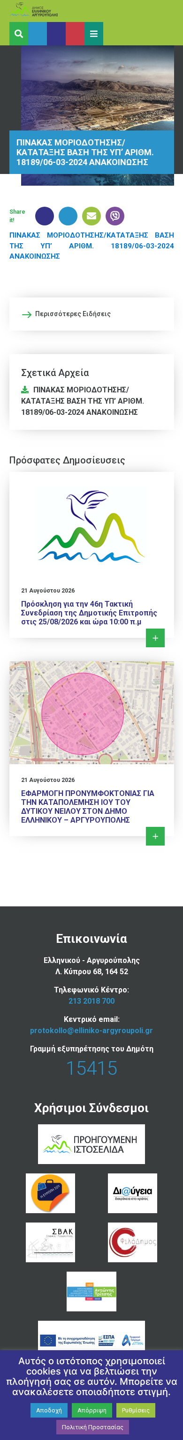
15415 (91, 1068)
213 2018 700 (91, 1001)
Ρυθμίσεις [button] (136, 1410)
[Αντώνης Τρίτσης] (91, 1291)
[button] (93, 33)
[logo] (51, 11)
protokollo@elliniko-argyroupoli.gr (91, 1030)
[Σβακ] (50, 1242)
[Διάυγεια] (132, 1193)
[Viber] (112, 216)
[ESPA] (91, 1340)
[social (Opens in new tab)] (37, 33)
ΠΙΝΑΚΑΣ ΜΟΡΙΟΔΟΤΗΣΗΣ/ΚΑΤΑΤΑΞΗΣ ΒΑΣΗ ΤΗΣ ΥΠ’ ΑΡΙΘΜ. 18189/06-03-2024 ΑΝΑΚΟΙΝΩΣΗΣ (91, 246)
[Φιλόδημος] (132, 1242)
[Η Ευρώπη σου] (50, 1193)
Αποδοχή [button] (49, 1410)
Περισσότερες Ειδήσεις (73, 314)
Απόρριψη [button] (92, 1410)
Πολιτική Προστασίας (92, 1427)
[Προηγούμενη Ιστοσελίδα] (91, 1144)
